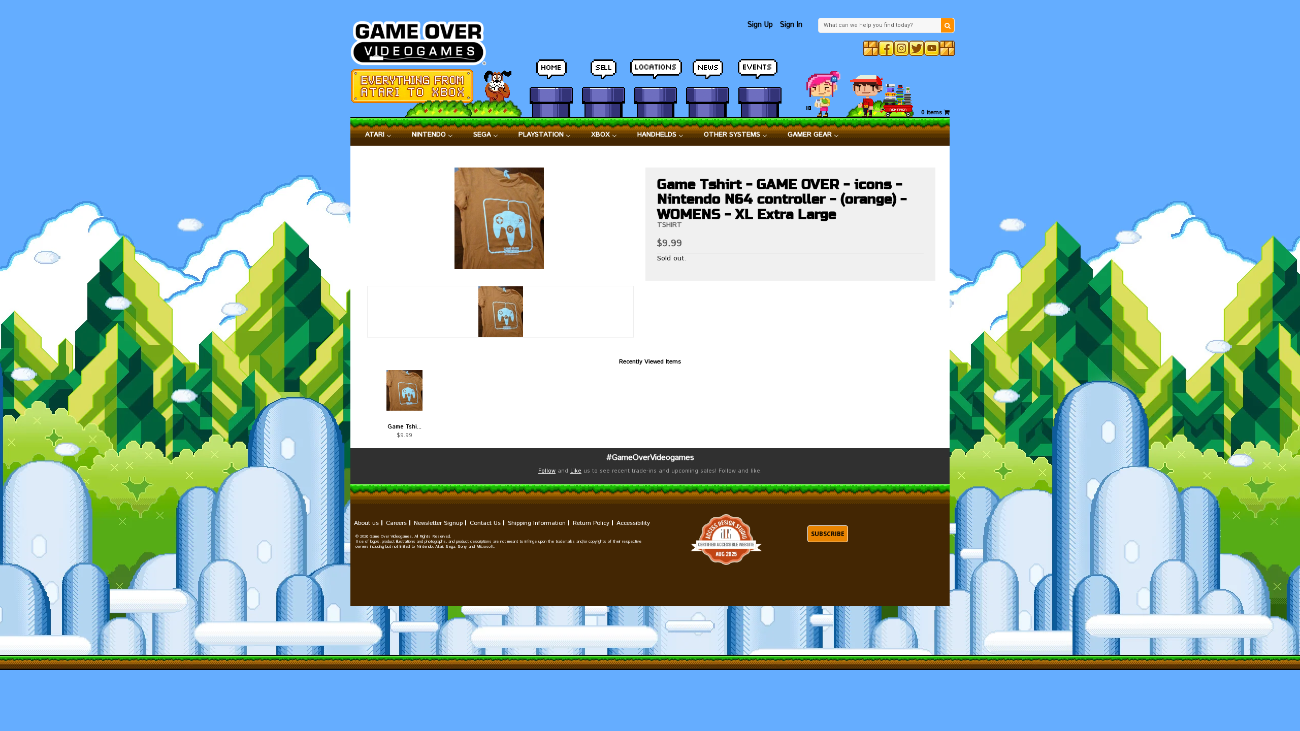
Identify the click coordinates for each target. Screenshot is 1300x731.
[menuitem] (378, 135)
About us (366, 523)
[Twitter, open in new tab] (916, 48)
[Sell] (603, 73)
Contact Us (485, 523)
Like (575, 471)
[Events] (759, 73)
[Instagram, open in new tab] (901, 48)
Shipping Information (537, 523)
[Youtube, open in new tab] (931, 48)
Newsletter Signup (438, 523)
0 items (932, 112)
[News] (707, 73)
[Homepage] (424, 40)
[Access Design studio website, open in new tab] (726, 540)
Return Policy (591, 523)
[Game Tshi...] (404, 390)
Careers (396, 523)
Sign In (791, 24)
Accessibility (633, 523)
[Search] (947, 25)
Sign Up (760, 24)
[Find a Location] (655, 73)
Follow (547, 471)
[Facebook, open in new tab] (886, 48)
